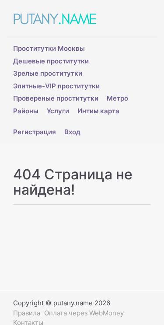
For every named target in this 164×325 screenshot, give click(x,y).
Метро (117, 98)
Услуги (58, 111)
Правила (26, 313)
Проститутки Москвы (49, 48)
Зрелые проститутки (47, 73)
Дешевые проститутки (51, 61)
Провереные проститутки (55, 98)
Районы (25, 111)
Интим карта (98, 111)
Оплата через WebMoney (84, 313)
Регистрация (34, 132)
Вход (72, 132)
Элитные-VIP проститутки (56, 86)
